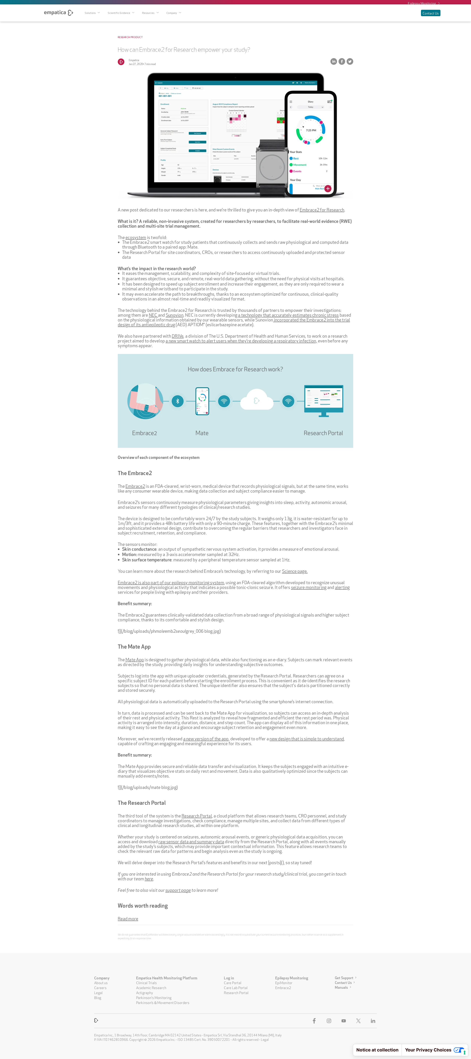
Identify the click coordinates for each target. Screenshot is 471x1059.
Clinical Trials (146, 982)
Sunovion (174, 314)
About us (101, 982)
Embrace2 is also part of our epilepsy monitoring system (171, 582)
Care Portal (232, 982)
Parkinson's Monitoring (154, 997)
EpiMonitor (284, 982)
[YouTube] (344, 1020)
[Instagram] (330, 1020)
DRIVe (177, 335)
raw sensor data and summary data (191, 841)
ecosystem (135, 237)
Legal (98, 992)
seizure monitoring (309, 587)
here (149, 878)
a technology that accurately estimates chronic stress (288, 314)
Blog (97, 997)
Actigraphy (144, 992)
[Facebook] (315, 1020)
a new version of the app (206, 738)
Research (124, 37)
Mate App (134, 659)
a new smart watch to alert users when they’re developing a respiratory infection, (241, 340)
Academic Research (151, 987)
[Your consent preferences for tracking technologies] (464, 1052)
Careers (100, 987)
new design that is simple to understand (307, 738)
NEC (153, 314)
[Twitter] (359, 1020)
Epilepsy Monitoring (422, 2)
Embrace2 (135, 485)
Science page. (295, 570)
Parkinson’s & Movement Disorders (163, 1002)
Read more (128, 918)
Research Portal (197, 815)
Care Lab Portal (236, 987)
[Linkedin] (374, 1020)
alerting (342, 587)
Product (137, 37)
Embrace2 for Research (322, 209)
